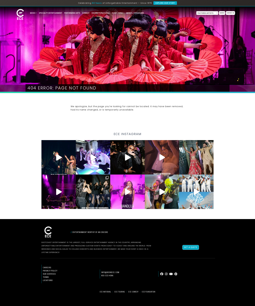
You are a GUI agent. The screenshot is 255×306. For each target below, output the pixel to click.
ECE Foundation (148, 292)
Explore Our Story (165, 3)
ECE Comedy (133, 292)
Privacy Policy (50, 271)
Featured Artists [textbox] (205, 13)
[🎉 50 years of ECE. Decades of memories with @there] (196, 192)
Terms (46, 277)
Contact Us (230, 13)
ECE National (105, 292)
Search (222, 13)
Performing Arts (72, 13)
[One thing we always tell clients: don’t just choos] (127, 192)
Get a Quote (190, 247)
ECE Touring (119, 292)
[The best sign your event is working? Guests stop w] (93, 157)
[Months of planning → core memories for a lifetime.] (58, 192)
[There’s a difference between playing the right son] (162, 157)
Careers (47, 268)
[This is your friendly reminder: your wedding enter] (196, 157)
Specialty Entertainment (50, 13)
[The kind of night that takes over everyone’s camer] (127, 157)
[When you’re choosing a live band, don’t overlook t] (58, 157)
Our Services (49, 274)
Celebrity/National (101, 13)
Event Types (117, 13)
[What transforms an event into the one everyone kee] (93, 192)
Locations (139, 13)
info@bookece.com (110, 272)
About (129, 13)
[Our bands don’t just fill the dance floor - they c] (162, 192)
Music (33, 13)
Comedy (86, 13)
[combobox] (207, 13)
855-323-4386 (107, 275)
